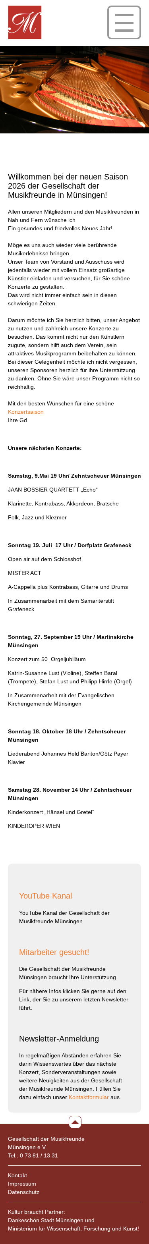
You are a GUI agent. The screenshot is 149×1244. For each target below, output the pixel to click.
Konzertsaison (26, 412)
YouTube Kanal (45, 895)
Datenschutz (23, 1192)
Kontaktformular (89, 1097)
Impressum (22, 1183)
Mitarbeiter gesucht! (54, 952)
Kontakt (17, 1175)
